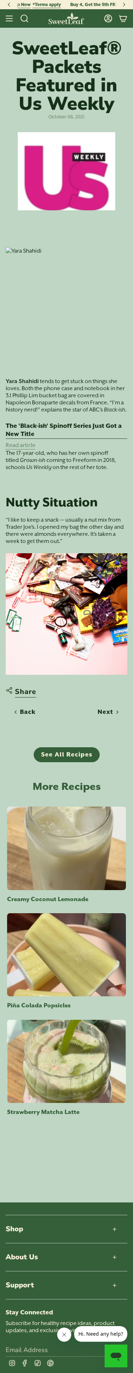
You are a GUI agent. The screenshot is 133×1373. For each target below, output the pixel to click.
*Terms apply (25, 4)
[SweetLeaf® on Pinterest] (50, 1363)
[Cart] (123, 18)
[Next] (124, 4)
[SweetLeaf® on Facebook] (24, 1363)
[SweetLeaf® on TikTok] (37, 1363)
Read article (20, 445)
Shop (14, 1229)
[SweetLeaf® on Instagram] (12, 1363)
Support (20, 1285)
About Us (22, 1257)
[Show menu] (9, 18)
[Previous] (9, 4)
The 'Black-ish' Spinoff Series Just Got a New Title (64, 430)
